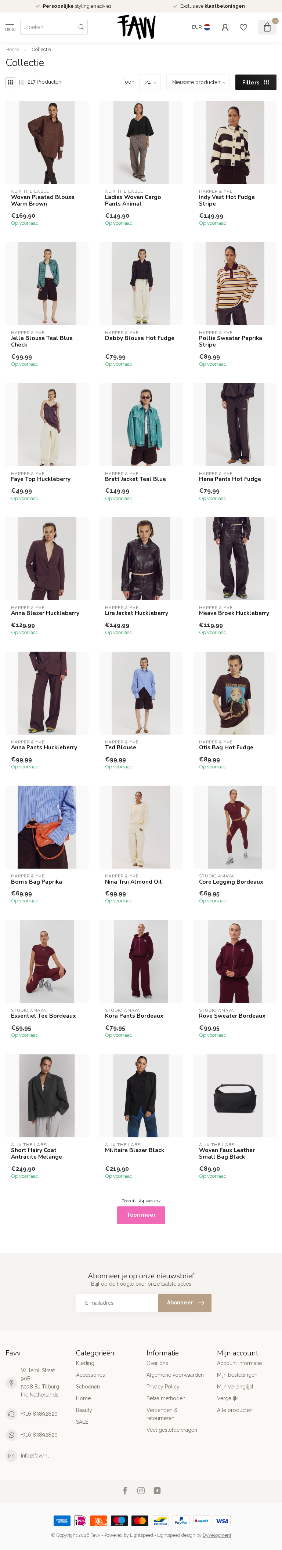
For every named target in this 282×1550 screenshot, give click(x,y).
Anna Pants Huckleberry (44, 747)
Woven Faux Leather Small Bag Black (227, 1153)
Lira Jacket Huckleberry (136, 613)
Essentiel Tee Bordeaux (43, 1016)
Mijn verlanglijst (235, 1387)
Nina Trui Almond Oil (133, 882)
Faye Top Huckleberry (40, 479)
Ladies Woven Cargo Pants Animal (133, 200)
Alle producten (235, 1410)
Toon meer (141, 1215)
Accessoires (90, 1375)
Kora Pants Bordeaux (134, 1016)
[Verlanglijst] (243, 27)
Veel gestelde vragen (172, 1430)
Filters (251, 83)
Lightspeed (141, 1535)
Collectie (41, 49)
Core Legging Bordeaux (231, 882)
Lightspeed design (176, 1535)
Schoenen (88, 1387)
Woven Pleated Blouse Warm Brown (43, 200)
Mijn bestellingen (237, 1375)
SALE (82, 1422)
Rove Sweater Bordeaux (232, 1016)
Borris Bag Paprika (36, 882)
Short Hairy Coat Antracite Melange (36, 1153)
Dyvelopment (217, 1535)
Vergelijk (227, 1398)
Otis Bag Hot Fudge (226, 747)
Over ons (157, 1363)
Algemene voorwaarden (175, 1375)
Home (12, 49)
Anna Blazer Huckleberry (45, 613)
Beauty (84, 1410)
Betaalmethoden (166, 1398)
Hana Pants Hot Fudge (230, 479)
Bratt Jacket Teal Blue (135, 479)
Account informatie (239, 1363)
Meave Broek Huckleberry (234, 613)
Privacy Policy (163, 1387)
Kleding (85, 1363)
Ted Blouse (120, 747)
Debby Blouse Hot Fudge (139, 338)
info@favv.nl (35, 1456)
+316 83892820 (39, 1414)
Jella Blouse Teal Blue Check (42, 341)
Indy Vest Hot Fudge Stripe (227, 200)
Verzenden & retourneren (162, 1414)
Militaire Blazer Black (134, 1150)
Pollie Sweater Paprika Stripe (230, 341)
